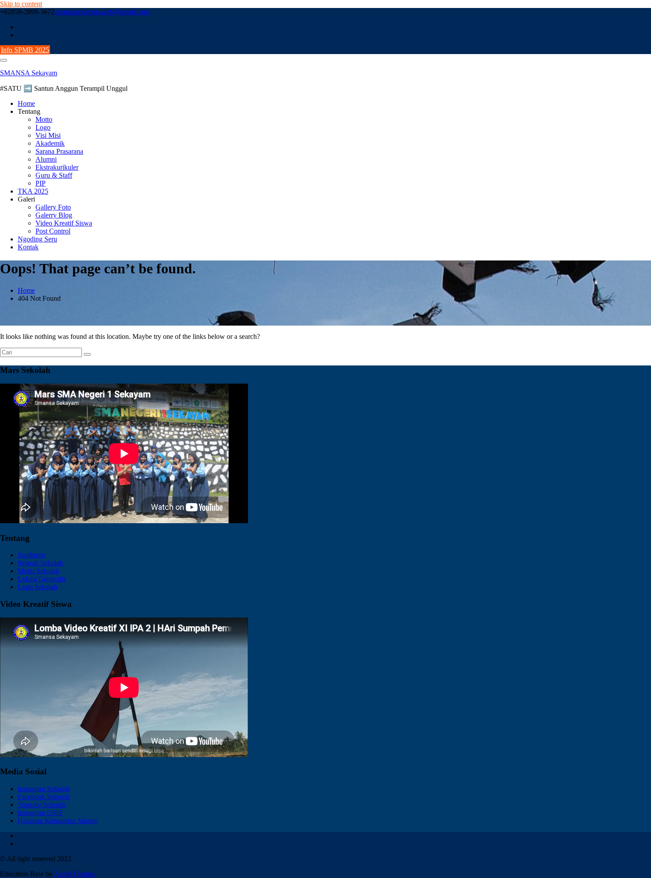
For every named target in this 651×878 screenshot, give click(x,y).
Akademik (50, 143)
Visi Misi (48, 135)
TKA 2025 (33, 191)
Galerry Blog (53, 215)
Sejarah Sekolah (40, 563)
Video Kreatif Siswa (63, 223)
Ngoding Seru (37, 239)
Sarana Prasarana (59, 151)
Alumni (46, 159)
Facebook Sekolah (44, 796)
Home (26, 103)
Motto (43, 119)
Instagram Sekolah (44, 789)
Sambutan (32, 555)
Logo (42, 127)
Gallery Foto (53, 207)
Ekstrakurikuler (56, 167)
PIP (40, 183)
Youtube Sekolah (42, 804)
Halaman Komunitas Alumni (58, 820)
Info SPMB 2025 (25, 50)
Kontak (28, 247)
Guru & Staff (53, 175)
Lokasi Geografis (42, 579)
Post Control (52, 231)
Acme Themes (74, 874)
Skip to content (21, 4)
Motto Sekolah (38, 571)
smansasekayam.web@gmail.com (101, 12)
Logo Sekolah (37, 587)
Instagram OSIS (40, 812)
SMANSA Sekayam (28, 73)
